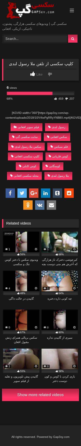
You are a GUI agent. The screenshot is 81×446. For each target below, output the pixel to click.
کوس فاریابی (60, 156)
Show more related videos (40, 395)
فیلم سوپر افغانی (28, 127)
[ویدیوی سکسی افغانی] (33, 11)
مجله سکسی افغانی (26, 175)
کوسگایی (54, 166)
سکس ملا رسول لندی (28, 146)
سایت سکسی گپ (27, 137)
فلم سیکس (61, 146)
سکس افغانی (58, 137)
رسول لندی (58, 127)
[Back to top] (68, 433)
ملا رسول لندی (60, 175)
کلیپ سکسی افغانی (27, 156)
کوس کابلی (29, 166)
